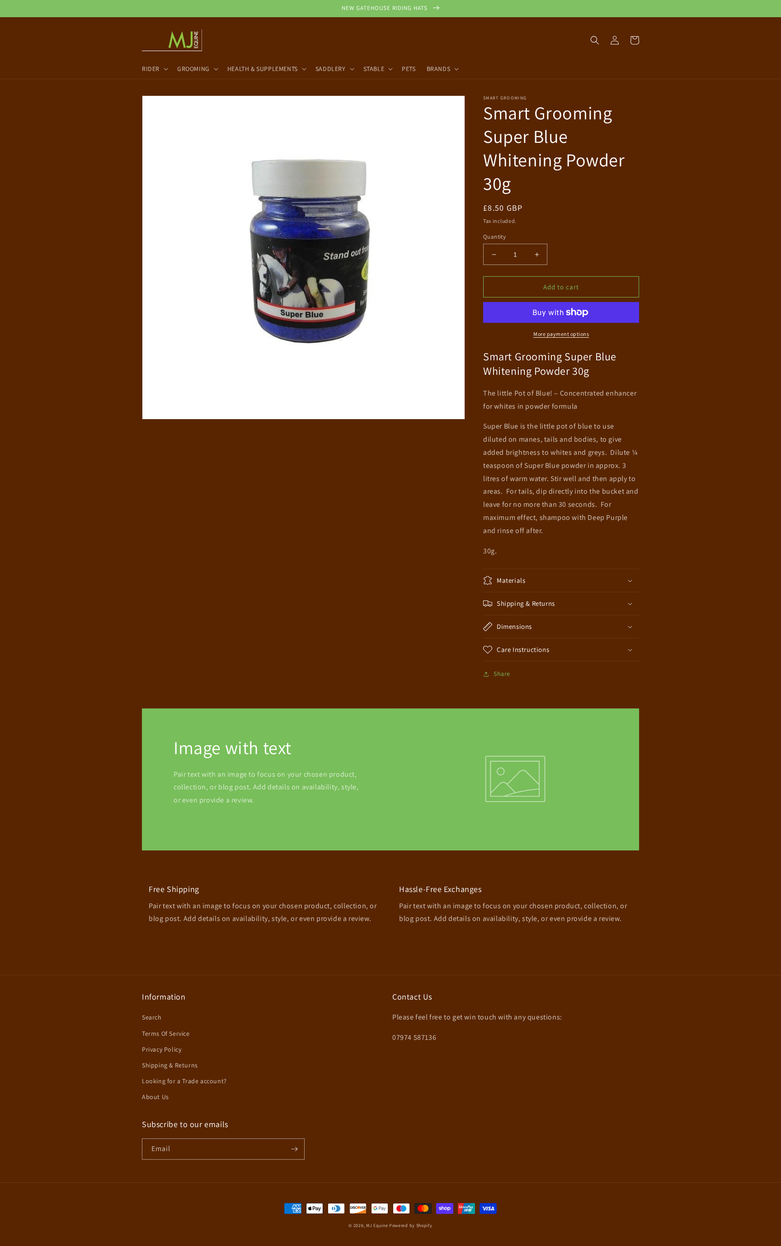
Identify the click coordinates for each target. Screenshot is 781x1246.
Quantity (494, 237)
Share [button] (502, 674)
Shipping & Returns (170, 1065)
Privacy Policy (161, 1049)
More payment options (561, 333)
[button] (154, 68)
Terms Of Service (166, 1033)
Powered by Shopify (411, 1225)
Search (152, 1017)
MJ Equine (377, 1225)
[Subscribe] (294, 1149)
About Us (155, 1097)
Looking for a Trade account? (184, 1081)
